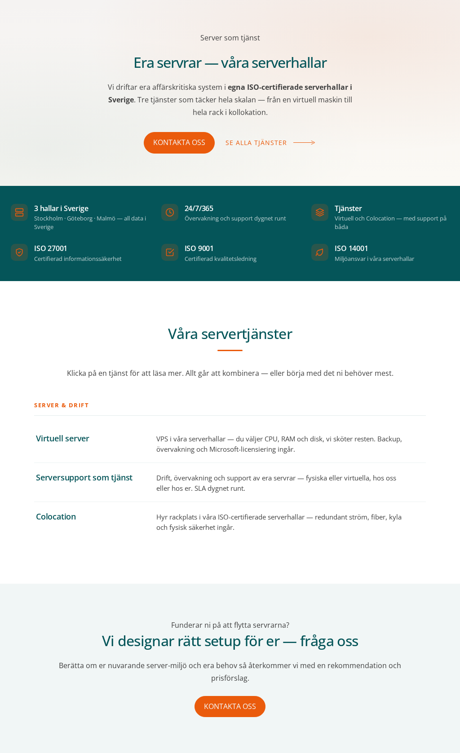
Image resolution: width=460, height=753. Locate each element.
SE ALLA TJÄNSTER (256, 142)
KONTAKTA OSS (179, 142)
